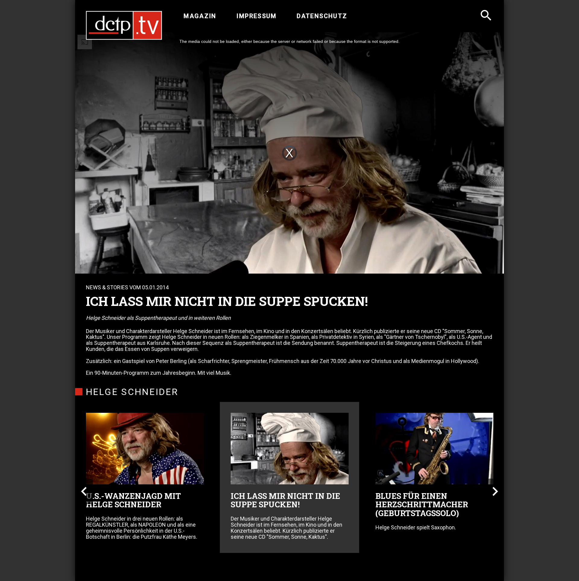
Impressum (256, 16)
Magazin (200, 16)
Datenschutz (322, 16)
